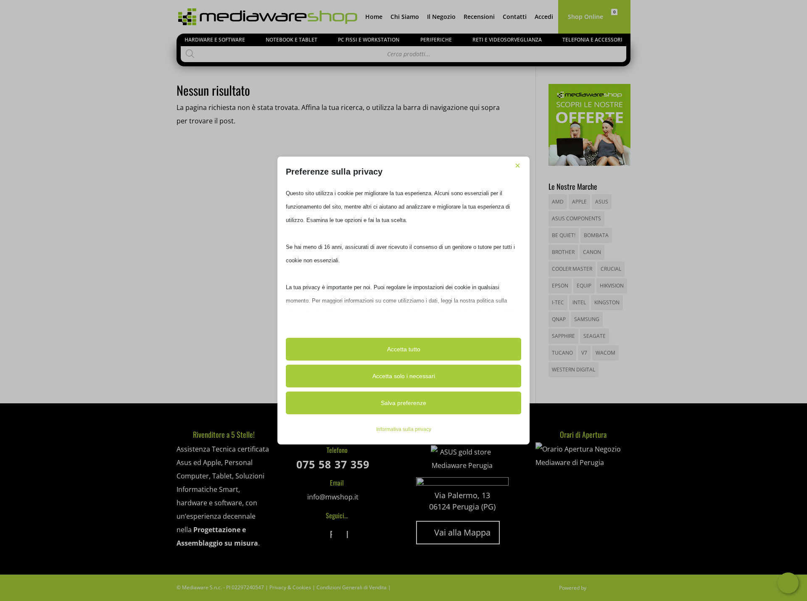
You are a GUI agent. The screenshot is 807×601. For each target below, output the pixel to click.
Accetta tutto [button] (403, 349)
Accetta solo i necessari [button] (403, 376)
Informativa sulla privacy (403, 429)
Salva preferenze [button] (403, 403)
